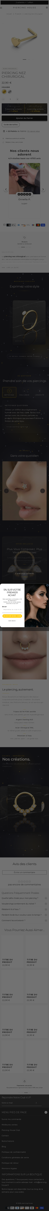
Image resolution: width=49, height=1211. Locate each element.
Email (4, 606)
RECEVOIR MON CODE (12, 616)
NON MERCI (12, 621)
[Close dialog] (47, 585)
